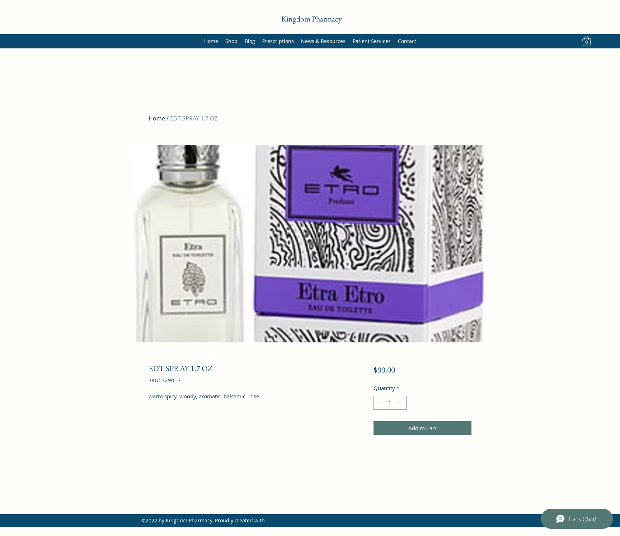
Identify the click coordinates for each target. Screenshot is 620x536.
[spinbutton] (390, 402)
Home (157, 118)
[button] (586, 41)
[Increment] (400, 402)
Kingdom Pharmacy (311, 19)
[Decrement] (379, 402)
